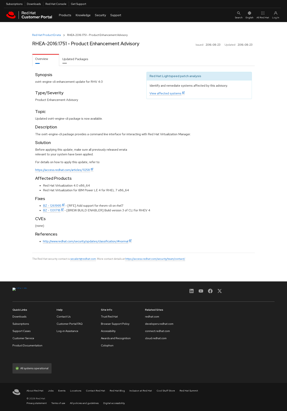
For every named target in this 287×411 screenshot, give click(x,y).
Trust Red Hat (109, 316)
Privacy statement (37, 403)
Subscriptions (14, 4)
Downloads (34, 4)
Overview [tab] (41, 59)
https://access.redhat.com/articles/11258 (62, 170)
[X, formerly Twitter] (219, 292)
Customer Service (23, 338)
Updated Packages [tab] (75, 59)
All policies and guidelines (84, 403)
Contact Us (63, 316)
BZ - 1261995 (52, 206)
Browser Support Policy (115, 324)
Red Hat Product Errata (46, 35)
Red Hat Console (55, 4)
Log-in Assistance (67, 331)
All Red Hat (263, 17)
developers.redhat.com (159, 324)
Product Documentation (27, 345)
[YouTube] (201, 292)
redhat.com (152, 316)
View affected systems (165, 93)
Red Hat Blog (117, 390)
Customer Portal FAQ (70, 324)
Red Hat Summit (189, 390)
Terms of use (58, 403)
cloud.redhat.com (156, 338)
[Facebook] (210, 292)
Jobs (50, 390)
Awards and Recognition (116, 338)
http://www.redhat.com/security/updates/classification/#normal (85, 241)
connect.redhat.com (157, 331)
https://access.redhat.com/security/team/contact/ (155, 259)
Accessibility (108, 331)
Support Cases (21, 331)
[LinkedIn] (191, 292)
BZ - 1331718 (51, 210)
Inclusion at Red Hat (140, 390)
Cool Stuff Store (166, 390)
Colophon (107, 345)
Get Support (78, 4)
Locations (75, 390)
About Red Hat (35, 390)
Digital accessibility (114, 403)
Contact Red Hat (95, 390)
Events (61, 390)
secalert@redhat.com (83, 259)
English (249, 17)
